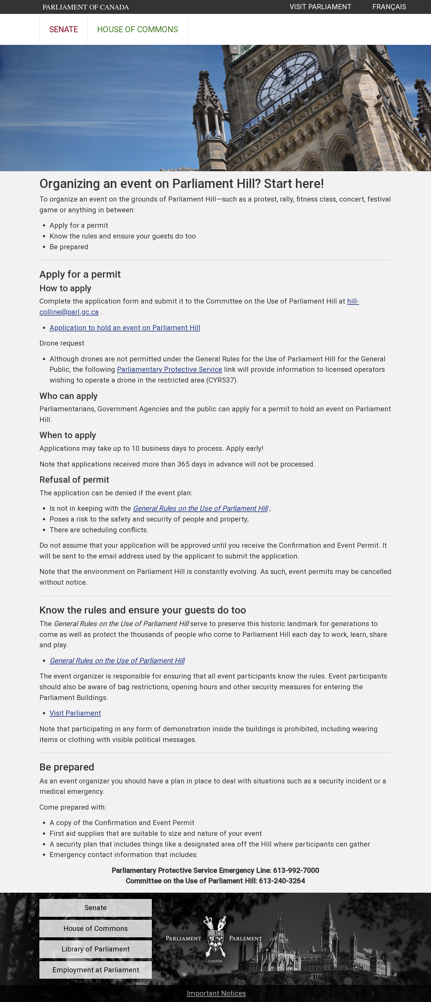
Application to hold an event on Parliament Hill (125, 327)
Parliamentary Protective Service (169, 369)
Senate (63, 29)
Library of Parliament (96, 949)
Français (382, 7)
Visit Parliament (320, 7)
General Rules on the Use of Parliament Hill (200, 508)
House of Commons (137, 29)
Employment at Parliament (95, 970)
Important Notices (216, 993)
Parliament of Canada (86, 6)
